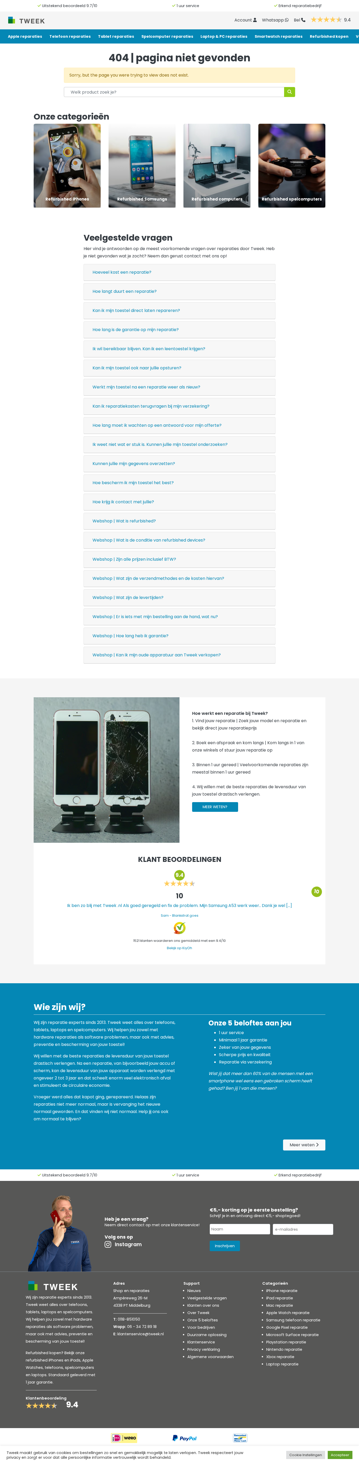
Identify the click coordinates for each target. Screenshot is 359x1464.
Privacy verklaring (203, 1349)
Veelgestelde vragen (207, 1298)
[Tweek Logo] (32, 20)
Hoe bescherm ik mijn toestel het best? (133, 483)
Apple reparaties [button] (25, 36)
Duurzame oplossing (207, 1334)
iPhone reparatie (282, 1290)
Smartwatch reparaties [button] (278, 36)
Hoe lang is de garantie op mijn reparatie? (136, 330)
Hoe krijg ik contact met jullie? (123, 502)
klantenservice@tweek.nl (140, 1334)
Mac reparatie (279, 1305)
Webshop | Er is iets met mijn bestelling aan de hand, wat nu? (155, 617)
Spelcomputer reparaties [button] (167, 36)
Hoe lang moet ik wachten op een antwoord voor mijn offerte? (157, 425)
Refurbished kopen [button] (329, 36)
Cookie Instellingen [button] (305, 1454)
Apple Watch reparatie (288, 1312)
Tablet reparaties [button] (116, 36)
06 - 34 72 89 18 (142, 1326)
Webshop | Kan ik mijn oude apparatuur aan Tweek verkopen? (157, 655)
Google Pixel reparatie (287, 1327)
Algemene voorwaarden (210, 1356)
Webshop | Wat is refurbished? (124, 521)
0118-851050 (129, 1319)
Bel (297, 20)
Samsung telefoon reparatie (293, 1320)
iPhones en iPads (64, 1360)
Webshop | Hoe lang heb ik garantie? (130, 636)
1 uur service (188, 5)
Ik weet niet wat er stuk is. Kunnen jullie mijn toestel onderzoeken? (160, 444)
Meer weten (303, 1145)
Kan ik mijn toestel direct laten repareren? (136, 310)
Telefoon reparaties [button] (70, 36)
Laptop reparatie (282, 1364)
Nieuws (194, 1290)
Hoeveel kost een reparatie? (122, 272)
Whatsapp (273, 20)
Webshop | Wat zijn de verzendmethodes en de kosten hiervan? (158, 578)
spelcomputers (79, 1367)
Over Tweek (198, 1312)
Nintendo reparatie (284, 1349)
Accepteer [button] (340, 1454)
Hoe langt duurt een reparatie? (125, 291)
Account (243, 20)
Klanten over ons (203, 1305)
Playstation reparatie (286, 1342)
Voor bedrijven (201, 1327)
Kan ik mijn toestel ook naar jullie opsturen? (137, 368)
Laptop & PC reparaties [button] (224, 36)
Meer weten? (215, 806)
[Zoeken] (289, 92)
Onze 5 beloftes (202, 1320)
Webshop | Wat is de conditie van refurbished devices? (149, 540)
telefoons (54, 1367)
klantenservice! (185, 1225)
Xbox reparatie (280, 1356)
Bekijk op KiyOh (179, 948)
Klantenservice (201, 1342)
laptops (39, 1374)
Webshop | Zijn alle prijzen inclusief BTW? (134, 559)
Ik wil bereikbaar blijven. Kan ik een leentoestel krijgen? (149, 349)
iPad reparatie (279, 1298)
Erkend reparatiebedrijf (300, 5)
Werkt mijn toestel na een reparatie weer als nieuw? (146, 387)
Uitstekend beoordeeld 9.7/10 (69, 5)
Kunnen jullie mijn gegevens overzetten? (134, 464)
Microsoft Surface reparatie (292, 1334)
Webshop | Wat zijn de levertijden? (128, 598)
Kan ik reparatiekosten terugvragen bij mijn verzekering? (151, 406)
